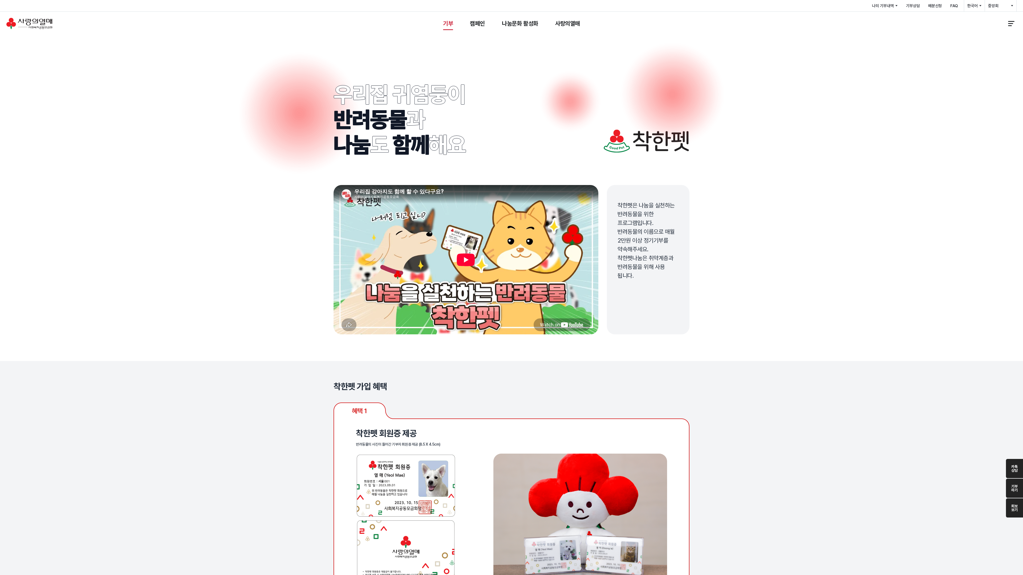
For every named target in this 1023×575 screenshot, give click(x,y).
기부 (448, 23)
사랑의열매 (567, 23)
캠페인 (477, 23)
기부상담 (913, 5)
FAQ (954, 5)
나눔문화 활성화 (520, 23)
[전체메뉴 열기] (1011, 23)
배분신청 (935, 5)
